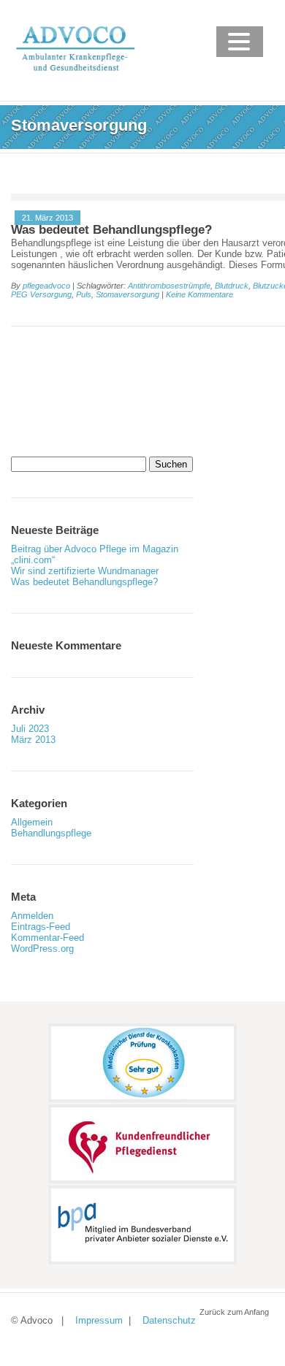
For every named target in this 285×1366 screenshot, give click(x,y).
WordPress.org (42, 948)
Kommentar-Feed (47, 937)
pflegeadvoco (46, 285)
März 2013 (33, 739)
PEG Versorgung (41, 294)
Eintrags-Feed (40, 926)
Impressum (99, 1320)
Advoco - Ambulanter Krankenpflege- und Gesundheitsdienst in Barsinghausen (133, 158)
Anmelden (32, 915)
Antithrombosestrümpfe (169, 285)
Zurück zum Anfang (234, 1312)
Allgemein (32, 822)
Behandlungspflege (51, 833)
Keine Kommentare (199, 294)
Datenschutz (169, 1320)
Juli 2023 (30, 728)
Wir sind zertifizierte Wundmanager (85, 570)
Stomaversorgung (127, 294)
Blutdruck (231, 285)
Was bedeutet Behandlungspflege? (111, 230)
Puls (83, 294)
